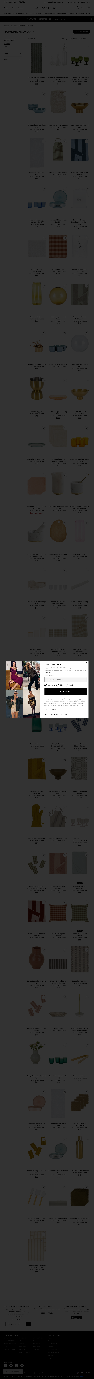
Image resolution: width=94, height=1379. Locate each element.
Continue (65, 692)
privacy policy (82, 703)
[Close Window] (86, 663)
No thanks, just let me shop (55, 714)
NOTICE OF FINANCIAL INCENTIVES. (73, 705)
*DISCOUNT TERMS (50, 709)
